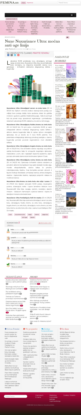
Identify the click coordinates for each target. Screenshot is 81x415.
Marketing (53, 395)
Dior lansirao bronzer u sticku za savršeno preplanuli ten (67, 343)
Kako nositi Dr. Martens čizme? (40, 321)
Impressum (39, 395)
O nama (38, 397)
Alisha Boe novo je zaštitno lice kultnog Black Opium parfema (12, 368)
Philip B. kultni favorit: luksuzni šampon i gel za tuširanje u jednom (40, 316)
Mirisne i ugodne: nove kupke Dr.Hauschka (29, 376)
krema (37, 214)
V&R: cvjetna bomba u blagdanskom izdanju (30, 357)
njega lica (45, 214)
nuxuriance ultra (20, 214)
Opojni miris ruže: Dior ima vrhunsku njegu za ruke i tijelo (49, 385)
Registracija (30, 2)
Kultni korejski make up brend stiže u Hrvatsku (12, 361)
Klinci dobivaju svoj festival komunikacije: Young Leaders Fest (40, 302)
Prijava (23, 2)
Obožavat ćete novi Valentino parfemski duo (48, 361)
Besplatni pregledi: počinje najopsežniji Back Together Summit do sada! (39, 296)
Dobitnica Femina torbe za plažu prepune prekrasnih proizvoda (39, 282)
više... (65, 217)
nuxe (10, 214)
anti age (24, 217)
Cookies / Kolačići (69, 395)
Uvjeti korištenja (54, 401)
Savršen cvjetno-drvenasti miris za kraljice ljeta (29, 364)
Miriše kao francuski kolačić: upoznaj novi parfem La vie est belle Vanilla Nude (16, 317)
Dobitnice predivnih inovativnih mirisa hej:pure (30, 334)
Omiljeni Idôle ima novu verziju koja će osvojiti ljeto (30, 341)
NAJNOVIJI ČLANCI (11, 19)
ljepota (32, 217)
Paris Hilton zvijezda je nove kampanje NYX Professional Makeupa (67, 359)
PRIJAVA (10, 225)
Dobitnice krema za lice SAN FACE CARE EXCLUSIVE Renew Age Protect (15, 303)
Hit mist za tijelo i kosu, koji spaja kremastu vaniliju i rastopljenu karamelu (34, 28)
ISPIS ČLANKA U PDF (45, 223)
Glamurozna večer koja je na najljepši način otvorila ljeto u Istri (39, 289)
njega (30, 214)
